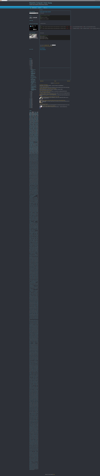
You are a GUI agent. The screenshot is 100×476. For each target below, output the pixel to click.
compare (33, 165)
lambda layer (35, 350)
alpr (32, 125)
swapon (37, 435)
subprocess (33, 434)
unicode (30, 455)
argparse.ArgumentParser (31, 257)
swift (32, 179)
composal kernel (33, 275)
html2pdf (30, 333)
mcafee (30, 362)
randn (36, 151)
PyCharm (34, 144)
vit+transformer (30, 462)
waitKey (30, 463)
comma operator (35, 274)
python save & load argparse (33, 71)
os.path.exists (33, 384)
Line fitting (36, 222)
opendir (37, 381)
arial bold (37, 257)
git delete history (36, 326)
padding (34, 386)
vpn (36, 462)
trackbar (33, 152)
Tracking (34, 122)
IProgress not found (34, 216)
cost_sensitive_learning (31, 280)
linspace (34, 354)
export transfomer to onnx (33, 309)
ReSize (32, 160)
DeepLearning (33, 155)
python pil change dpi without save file (33, 79)
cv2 (33, 117)
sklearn (36, 127)
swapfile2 (34, 435)
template (33, 139)
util (31, 457)
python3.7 (32, 403)
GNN (32, 211)
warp (31, 181)
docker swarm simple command (33, 70)
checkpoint (30, 271)
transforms (36, 451)
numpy (33, 115)
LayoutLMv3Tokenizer (31, 222)
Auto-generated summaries (34, 187)
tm (29, 445)
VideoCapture (30, 130)
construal (31, 277)
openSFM (35, 379)
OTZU (30, 159)
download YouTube (35, 136)
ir (37, 344)
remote (32, 407)
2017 (30, 101)
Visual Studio (36, 118)
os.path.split (36, 384)
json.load (37, 171)
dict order (31, 297)
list (34, 119)
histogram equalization (31, 331)
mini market (35, 365)
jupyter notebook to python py (33, 75)
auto (30, 258)
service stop (36, 423)
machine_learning (36, 358)
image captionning (31, 336)
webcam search (36, 465)
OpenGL (31, 119)
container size (36, 277)
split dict (33, 429)
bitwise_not (36, 145)
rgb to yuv (30, 412)
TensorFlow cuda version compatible (33, 87)
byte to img (34, 264)
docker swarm (31, 168)
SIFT (29, 134)
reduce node (36, 406)
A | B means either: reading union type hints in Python (46, 90)
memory (30, 364)
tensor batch (36, 440)
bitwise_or (33, 163)
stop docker (35, 432)
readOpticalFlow (30, 406)
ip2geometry (30, 344)
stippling (32, 432)
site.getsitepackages (31, 427)
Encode (35, 156)
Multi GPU (37, 227)
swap (32, 435)
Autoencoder (36, 188)
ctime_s (32, 283)
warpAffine (36, 463)
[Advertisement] (55, 73)
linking (32, 354)
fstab (30, 320)
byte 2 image (30, 264)
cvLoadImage (31, 291)
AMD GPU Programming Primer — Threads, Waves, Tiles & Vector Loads (48, 88)
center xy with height (33, 267)
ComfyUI (36, 132)
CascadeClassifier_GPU (31, 198)
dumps (32, 303)
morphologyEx (37, 367)
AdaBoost (33, 123)
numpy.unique (30, 375)
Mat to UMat (32, 226)
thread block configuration (34, 443)
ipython (32, 171)
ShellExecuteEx (33, 241)
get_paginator (30, 325)
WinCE (34, 250)
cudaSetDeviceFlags (31, 286)
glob (33, 137)
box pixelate (36, 263)
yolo (35, 181)
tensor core (35, 179)
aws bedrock (32, 258)
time (34, 140)
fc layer (30, 311)
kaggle (33, 347)
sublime (30, 434)
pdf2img (34, 176)
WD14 (37, 249)
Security (37, 239)
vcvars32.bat (35, 458)
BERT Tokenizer (32, 154)
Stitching (30, 122)
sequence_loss (30, 423)
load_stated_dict (30, 357)
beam (37, 260)
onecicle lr (31, 378)
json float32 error (36, 345)
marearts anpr (37, 361)
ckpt (37, 271)
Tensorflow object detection (35, 243)
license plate (36, 353)
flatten (34, 314)
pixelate (32, 393)
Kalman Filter (31, 219)
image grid (30, 337)
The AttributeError (31, 244)
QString (30, 235)
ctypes (34, 283)
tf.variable (30, 443)
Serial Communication (34, 134)
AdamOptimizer (35, 185)
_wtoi (35, 253)
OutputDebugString (33, 232)
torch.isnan (36, 448)
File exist (36, 142)
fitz (29, 148)
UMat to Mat (31, 247)
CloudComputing (30, 199)
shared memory (34, 424)
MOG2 (30, 128)
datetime (33, 167)
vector (33, 132)
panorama (31, 138)
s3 (36, 115)
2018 (30, 100)
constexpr (36, 130)
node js (36, 372)
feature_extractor (33, 311)
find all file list (35, 312)
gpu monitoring (34, 328)
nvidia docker (36, 375)
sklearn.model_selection (36, 427)
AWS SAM (30, 185)
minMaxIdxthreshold (31, 365)
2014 (30, 104)
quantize (32, 404)
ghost (37, 325)
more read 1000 (33, 367)
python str (35, 402)
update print (31, 180)
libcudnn (32, 353)
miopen (37, 365)
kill (34, 348)
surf (30, 123)
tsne (36, 452)
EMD (33, 156)
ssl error (33, 431)
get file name (34, 323)
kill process (37, 348)
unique (32, 455)
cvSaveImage (36, 291)
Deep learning (36, 113)
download (30, 302)
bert (33, 145)
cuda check (33, 284)
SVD (35, 144)
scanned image (32, 418)
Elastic (37, 207)
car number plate (36, 266)
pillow (36, 121)
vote (34, 462)
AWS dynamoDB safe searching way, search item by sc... (33, 90)
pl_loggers (36, 393)
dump (30, 303)
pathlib (31, 176)
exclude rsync (31, 308)
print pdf (35, 396)
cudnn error (35, 286)
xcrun (29, 468)
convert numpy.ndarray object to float (33, 81)
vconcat (32, 458)
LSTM (37, 157)
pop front (31, 395)
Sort (37, 144)
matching (30, 127)
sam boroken (31, 416)
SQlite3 (30, 239)
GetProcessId (30, 213)
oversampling (30, 386)
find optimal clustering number (33, 313)
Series (36, 240)
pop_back (33, 395)
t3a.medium (34, 438)
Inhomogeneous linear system (34, 218)
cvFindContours (36, 166)
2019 (30, 99)
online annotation (34, 378)
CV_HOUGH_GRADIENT (31, 196)
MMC (31, 224)
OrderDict (30, 232)
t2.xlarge (30, 438)
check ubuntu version (35, 270)
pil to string (31, 392)
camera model (33, 266)
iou (30, 171)
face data (37, 168)
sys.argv (31, 437)
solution (30, 152)
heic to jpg (36, 330)
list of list (37, 354)
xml (32, 153)
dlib (32, 298)
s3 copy (34, 415)
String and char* (36, 160)
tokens (36, 446)
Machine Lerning (35, 128)
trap (30, 452)
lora (30, 358)
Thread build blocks (36, 244)
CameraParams (30, 197)
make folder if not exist (33, 359)
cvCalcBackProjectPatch (31, 289)
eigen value (35, 305)
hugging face (36, 137)
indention (34, 339)
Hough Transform (31, 157)
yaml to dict (35, 153)
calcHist (35, 125)
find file (37, 312)
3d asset (36, 182)
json (35, 126)
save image (33, 417)
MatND (35, 226)
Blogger (54, 474)
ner (29, 370)
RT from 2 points (35, 236)
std (30, 432)
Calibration (36, 141)
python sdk (32, 402)
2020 (30, 98)
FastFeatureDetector (36, 208)
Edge (35, 207)
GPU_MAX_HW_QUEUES (35, 211)
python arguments (36, 398)
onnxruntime (36, 149)
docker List (37, 299)
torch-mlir (33, 448)
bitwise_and (30, 163)
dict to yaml (37, 297)
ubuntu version (34, 454)
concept (35, 165)
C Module (36, 154)
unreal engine (37, 455)
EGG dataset (30, 207)
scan (29, 418)
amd (36, 122)
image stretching (36, 337)
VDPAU (37, 247)
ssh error (32, 430)
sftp (31, 424)
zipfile (33, 469)
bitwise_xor (36, 163)
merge (35, 173)
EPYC (33, 207)
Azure (29, 154)
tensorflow (37, 119)
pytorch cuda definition (33, 76)
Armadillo (30, 187)
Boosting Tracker (31, 190)
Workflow (37, 250)
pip (36, 392)
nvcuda (33, 375)
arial (35, 257)
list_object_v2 (30, 356)
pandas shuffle (36, 387)
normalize (31, 174)
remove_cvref (32, 410)
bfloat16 (37, 261)
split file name (36, 429)
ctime (30, 283)
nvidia (34, 174)
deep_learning (36, 294)
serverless (34, 423)
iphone (36, 344)
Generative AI (35, 212)
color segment (31, 274)
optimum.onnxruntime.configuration (34, 382)
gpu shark (37, 328)
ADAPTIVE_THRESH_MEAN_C (33, 184)
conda (37, 165)
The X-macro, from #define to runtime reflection (45, 92)
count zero (35, 280)
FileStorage (35, 210)
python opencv (36, 138)
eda (30, 305)
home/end (37, 331)
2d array (34, 182)
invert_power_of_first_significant (32, 343)
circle (29, 165)
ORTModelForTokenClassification (32, 230)
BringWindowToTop (36, 190)
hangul (32, 330)
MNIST (33, 224)
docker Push (30, 300)
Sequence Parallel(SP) (32, 240)
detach (36, 295)
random (36, 131)
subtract (36, 434)
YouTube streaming (36, 252)
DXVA (29, 202)
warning (33, 463)
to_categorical (32, 445)
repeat (35, 410)
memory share (33, 364)
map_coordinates (30, 361)
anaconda (31, 162)
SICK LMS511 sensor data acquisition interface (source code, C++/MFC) (51, 96)
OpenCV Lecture (33, 159)
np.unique (34, 373)
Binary (30, 141)
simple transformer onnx (35, 426)
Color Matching (34, 199)
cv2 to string (32, 288)
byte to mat (36, 264)
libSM (29, 353)
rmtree (35, 412)
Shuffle (31, 129)
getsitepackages (34, 325)
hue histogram (34, 333)
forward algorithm (35, 317)
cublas (37, 283)
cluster (37, 272)
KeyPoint (34, 219)
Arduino (30, 115)
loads (33, 357)
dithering (30, 298)
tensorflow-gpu (30, 441)
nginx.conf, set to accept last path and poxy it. (33, 86)
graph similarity (35, 329)
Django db (31, 156)
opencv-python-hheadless (33, 381)
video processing (34, 460)
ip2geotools (33, 344)
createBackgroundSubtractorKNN (34, 281)
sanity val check (34, 416)
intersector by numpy (36, 342)
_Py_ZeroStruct (30, 253)
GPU (30, 114)
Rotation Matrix (35, 238)
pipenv (30, 393)
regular (33, 177)
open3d (33, 379)
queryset (34, 404)
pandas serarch (32, 387)
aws (30, 113)
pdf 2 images (30, 390)
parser (31, 389)
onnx (29, 131)
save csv (30, 417)
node (33, 372)
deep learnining (36, 167)
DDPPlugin (36, 201)
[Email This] (52, 45)
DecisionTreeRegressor (31, 204)
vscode (37, 180)
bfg (34, 261)
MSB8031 (36, 224)
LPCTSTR (37, 219)
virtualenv (30, 153)
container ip (33, 277)
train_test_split (30, 451)
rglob (32, 412)
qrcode (30, 404)
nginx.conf (31, 371)
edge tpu (32, 305)
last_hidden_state (31, 351)
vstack (30, 181)
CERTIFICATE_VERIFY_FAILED (34, 191)
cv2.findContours (35, 288)
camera (30, 266)
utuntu (33, 180)
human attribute (30, 334)
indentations (32, 339)
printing (37, 396)
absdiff (37, 253)
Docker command (31, 205)
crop (29, 166)
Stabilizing (36, 241)
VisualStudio (35, 249)
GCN (30, 211)
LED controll (35, 157)
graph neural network (31, 329)
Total (30, 112)
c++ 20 (34, 130)
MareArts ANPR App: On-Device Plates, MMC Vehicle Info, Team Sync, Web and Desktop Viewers (54, 100)
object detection (32, 149)
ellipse (32, 306)
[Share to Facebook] (54, 45)
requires (35, 177)
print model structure (32, 396)
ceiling (30, 267)
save (37, 416)
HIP (30, 124)
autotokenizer (35, 135)
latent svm (37, 351)
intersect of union (31, 342)
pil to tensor (34, 392)
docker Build (35, 298)
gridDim (37, 148)
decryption (32, 294)
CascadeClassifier (35, 197)
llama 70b (37, 356)
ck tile (33, 271)
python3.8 (35, 403)
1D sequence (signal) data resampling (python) (33, 73)
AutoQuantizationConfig (31, 188)
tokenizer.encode (30, 446)
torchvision (31, 449)
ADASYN (37, 184)
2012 (30, 106)
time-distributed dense (32, 444)
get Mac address (35, 322)
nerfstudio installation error (35, 370)
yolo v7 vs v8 (36, 468)
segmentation (34, 420)
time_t (35, 444)
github (31, 148)
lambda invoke (31, 350)
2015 (30, 103)
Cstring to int (32, 201)
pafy (36, 386)
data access (30, 167)
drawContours (30, 137)
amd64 (30, 255)
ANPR (33, 116)
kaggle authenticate (36, 347)
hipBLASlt (33, 170)
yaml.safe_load (32, 468)
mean (32, 362)
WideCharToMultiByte (31, 250)
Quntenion (33, 235)
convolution (30, 278)
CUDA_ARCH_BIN (35, 194)
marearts (34, 361)
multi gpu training (33, 368)
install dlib (30, 340)
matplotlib (31, 173)
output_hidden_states (31, 385)
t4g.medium (37, 438)
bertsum (33, 261)
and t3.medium (32, 255)
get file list (32, 323)
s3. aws (36, 415)
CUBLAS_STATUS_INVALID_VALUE (35, 193)
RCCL (35, 235)
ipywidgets (34, 171)
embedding (35, 306)
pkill (34, 393)
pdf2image (37, 390)
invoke (36, 343)
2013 (30, 105)
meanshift (33, 173)
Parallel (31, 144)
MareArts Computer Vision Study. (40, 3)
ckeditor (36, 271)
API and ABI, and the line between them (44, 86)
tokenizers (34, 446)
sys (29, 437)
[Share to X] (53, 45)
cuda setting (36, 284)
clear (31, 165)
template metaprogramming (31, 440)
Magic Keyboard (36, 225)
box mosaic (33, 263)
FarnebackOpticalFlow (31, 142)
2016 (30, 102)
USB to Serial (34, 247)
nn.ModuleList (34, 371)
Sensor (33, 118)
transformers (30, 132)
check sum (31, 270)
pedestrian (37, 176)
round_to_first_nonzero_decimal (34, 413)
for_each (32, 317)
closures (32, 272)
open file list (30, 379)
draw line (34, 168)
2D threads (32, 182)
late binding (34, 351)
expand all (36, 308)
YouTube (30, 125)
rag (36, 404)
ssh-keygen (35, 430)
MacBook (33, 225)
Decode (36, 204)
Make (29, 226)
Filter (37, 210)
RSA (30, 236)
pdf (33, 138)
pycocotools (31, 177)
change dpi (37, 267)
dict (30, 136)
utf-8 (29, 457)
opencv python (31, 150)
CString (33, 141)
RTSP (30, 160)
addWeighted (35, 254)
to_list (35, 445)
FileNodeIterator (31, 210)
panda (30, 387)
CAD (29, 191)
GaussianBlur (31, 212)
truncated (34, 452)
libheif (33, 353)
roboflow (37, 412)
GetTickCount (34, 213)
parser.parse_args (35, 389)
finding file (30, 314)
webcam (33, 465)
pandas (30, 116)
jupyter (34, 121)
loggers (35, 357)
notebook (34, 127)
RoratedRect (30, 238)
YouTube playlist (31, 252)
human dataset (34, 334)
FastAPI (32, 208)
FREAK (30, 208)
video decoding (31, 460)
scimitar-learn (36, 418)
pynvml (30, 398)
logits (37, 357)
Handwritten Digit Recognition (33, 215)
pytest (32, 398)
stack (37, 431)
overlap (36, 385)
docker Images (33, 299)
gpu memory (34, 148)
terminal (32, 140)
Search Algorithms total (34, 239)
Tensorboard (30, 243)
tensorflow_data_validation (35, 441)
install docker (33, 340)
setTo (29, 424)
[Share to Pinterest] (55, 45)
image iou (33, 337)
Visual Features (31, 249)
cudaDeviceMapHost (31, 285)
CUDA (33, 113)
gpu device (31, 328)
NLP (29, 121)
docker (37, 114)
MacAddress (30, 225)
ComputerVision (36, 123)
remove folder (35, 409)
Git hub (37, 213)
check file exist (34, 269)
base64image (30, 145)
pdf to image (34, 390)
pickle (36, 150)
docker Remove (34, 300)
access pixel (30, 254)
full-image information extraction (35, 320)
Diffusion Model (36, 155)
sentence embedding (32, 421)
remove (35, 407)
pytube (33, 151)
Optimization (37, 159)
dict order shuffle (33, 297)
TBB (31, 121)
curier (37, 286)
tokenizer (37, 140)
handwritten (30, 170)
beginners (30, 261)
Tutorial (36, 129)
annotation (36, 255)
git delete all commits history (31, 326)
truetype (32, 452)
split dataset (30, 429)
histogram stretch (36, 170)
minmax (37, 173)
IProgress (30, 216)
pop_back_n (36, 395)
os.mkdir (30, 384)
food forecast (35, 316)
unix (34, 455)
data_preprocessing (35, 292)
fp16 (37, 317)
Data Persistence (32, 202)
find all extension (31, 312)
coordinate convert (36, 278)
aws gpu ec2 (35, 258)
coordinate (33, 278)
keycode (32, 348)
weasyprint (31, 465)
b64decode (30, 260)
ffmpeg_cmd (37, 311)
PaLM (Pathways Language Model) (33, 233)
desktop (34, 295)
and (33, 162)
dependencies (30, 295)
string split (30, 179)
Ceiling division (36, 198)
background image (34, 260)
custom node (32, 166)
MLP (29, 224)
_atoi (33, 253)
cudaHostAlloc (36, 285)
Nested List (34, 229)
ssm (35, 431)
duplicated (35, 303)
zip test (31, 469)
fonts (32, 316)
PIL (30, 118)
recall (33, 406)
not (32, 174)
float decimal (37, 314)
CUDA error (30, 194)
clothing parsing (34, 272)
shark (37, 424)
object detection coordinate (33, 376)
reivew (30, 407)
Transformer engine (32, 246)
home (34, 331)
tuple (36, 152)
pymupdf (33, 131)
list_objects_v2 (34, 356)
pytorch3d (37, 403)
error (35, 147)
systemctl (34, 437)
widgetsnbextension (31, 466)
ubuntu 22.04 (31, 454)
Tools (33, 129)
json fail (33, 345)
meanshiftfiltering (35, 362)
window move (35, 466)
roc (37, 177)
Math (34, 114)
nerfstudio (32, 370)
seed (31, 420)
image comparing (36, 336)
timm (37, 444)
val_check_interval (35, 457)
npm (36, 373)
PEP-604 (37, 232)
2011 (30, 107)
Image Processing (35, 124)
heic (34, 330)
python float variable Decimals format (34, 399)
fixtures (32, 314)
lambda (36, 117)
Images (30, 218)
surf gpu (30, 435)
